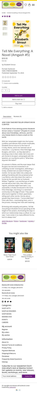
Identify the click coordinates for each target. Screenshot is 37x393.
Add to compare (7, 107)
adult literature (7, 221)
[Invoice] (19, 390)
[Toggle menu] (33, 5)
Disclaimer (5, 356)
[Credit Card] (16, 390)
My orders (5, 332)
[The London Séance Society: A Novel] (27, 245)
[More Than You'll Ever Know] (10, 245)
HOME (4, 13)
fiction (16, 221)
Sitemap (5, 362)
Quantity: (4, 87)
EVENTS (5, 320)
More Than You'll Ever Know (10, 256)
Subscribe (28, 376)
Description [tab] (7, 116)
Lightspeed (12, 387)
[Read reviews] (8, 77)
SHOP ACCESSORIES (9, 311)
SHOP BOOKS (6, 314)
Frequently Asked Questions (12, 359)
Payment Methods (8, 351)
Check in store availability (11, 83)
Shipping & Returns (9, 353)
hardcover (23, 221)
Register (5, 329)
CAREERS (5, 322)
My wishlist (6, 335)
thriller (4, 223)
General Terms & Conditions (12, 345)
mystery (31, 221)
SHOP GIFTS (6, 308)
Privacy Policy (6, 348)
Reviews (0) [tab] (17, 116)
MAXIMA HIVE (7, 317)
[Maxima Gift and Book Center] (12, 4)
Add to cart (18, 96)
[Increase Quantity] (7, 90)
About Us (5, 342)
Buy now (18, 104)
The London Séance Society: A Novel (27, 256)
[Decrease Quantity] (3, 90)
